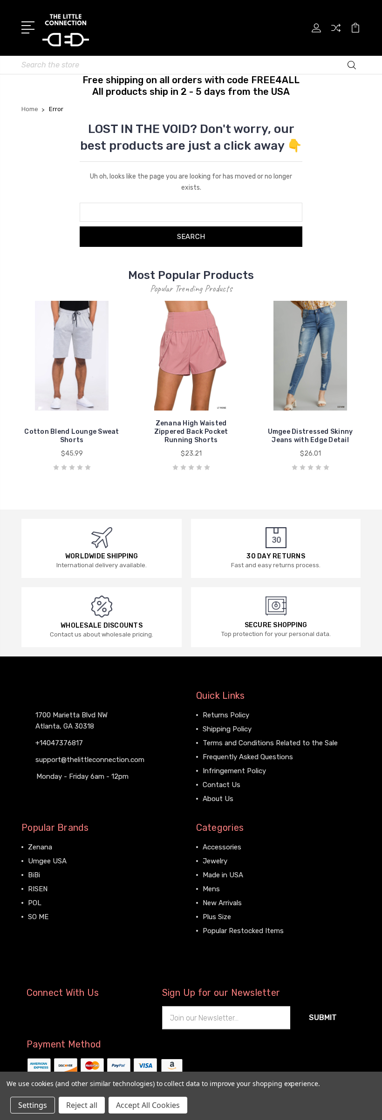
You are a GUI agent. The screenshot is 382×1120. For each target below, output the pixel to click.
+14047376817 (59, 743)
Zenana (40, 847)
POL (34, 903)
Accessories (222, 847)
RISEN (38, 889)
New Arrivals (222, 903)
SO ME (38, 917)
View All (41, 931)
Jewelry (215, 861)
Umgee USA (47, 861)
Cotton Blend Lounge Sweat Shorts (71, 436)
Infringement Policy (234, 771)
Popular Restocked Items (243, 931)
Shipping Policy (227, 729)
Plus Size (217, 917)
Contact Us (221, 785)
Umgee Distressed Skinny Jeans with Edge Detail (310, 436)
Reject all (81, 1105)
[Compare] (336, 33)
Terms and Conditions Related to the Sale (270, 743)
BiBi (34, 875)
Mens (211, 889)
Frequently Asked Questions (248, 757)
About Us (218, 799)
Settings (32, 1105)
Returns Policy (226, 715)
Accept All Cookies (148, 1105)
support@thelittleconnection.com (89, 760)
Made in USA (223, 875)
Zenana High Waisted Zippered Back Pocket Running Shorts (191, 431)
